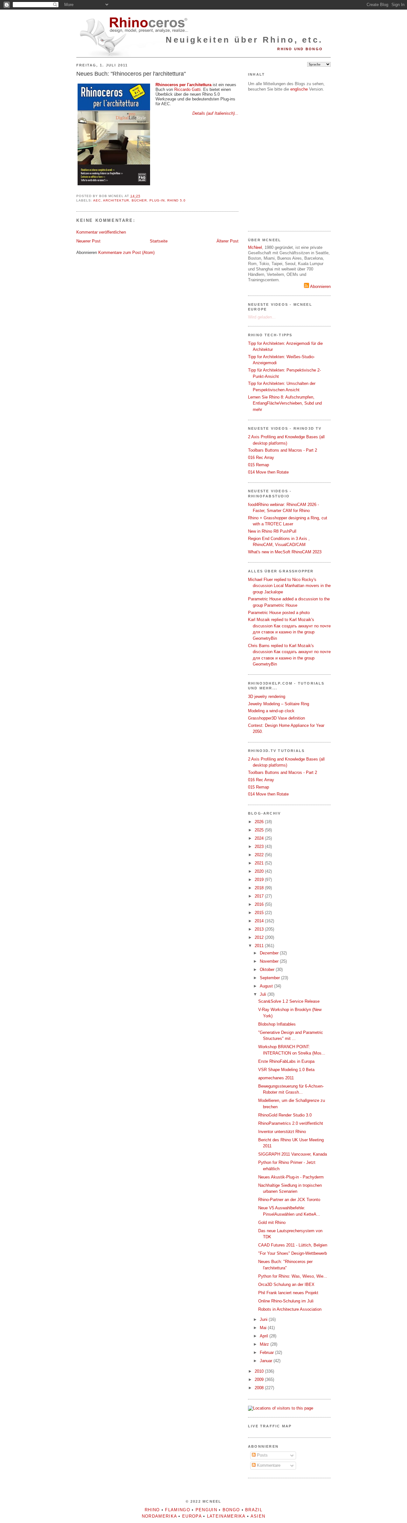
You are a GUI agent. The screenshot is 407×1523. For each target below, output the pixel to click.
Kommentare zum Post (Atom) (126, 252)
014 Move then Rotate (268, 472)
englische (299, 89)
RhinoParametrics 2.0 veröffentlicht (290, 1123)
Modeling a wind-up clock (271, 710)
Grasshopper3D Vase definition (276, 718)
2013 (260, 929)
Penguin (206, 1509)
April (264, 1336)
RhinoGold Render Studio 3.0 (285, 1115)
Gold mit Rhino (272, 1222)
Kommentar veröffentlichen (101, 232)
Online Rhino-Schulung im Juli (286, 1301)
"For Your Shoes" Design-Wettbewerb (292, 1253)
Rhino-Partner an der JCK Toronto (289, 1199)
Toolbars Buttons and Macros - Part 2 (282, 450)
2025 (260, 830)
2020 (260, 871)
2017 (260, 896)
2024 (260, 838)
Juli (263, 994)
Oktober (268, 969)
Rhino (152, 1509)
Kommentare (268, 1465)
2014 (260, 921)
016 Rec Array (261, 457)
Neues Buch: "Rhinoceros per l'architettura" (131, 74)
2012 (260, 937)
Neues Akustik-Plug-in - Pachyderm (291, 1177)
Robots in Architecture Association (289, 1309)
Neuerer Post (88, 241)
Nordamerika (159, 1516)
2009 (260, 1379)
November (270, 961)
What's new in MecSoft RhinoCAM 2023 (284, 552)
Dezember (270, 953)
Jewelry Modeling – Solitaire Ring (278, 703)
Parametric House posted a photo (279, 612)
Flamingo (177, 1509)
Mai (264, 1327)
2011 (260, 945)
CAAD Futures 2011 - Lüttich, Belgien (292, 1245)
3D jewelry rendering (266, 696)
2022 (260, 854)
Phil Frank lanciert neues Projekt (288, 1292)
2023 (260, 846)
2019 (260, 879)
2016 (260, 904)
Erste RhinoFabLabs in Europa (286, 1061)
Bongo (231, 1509)
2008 (260, 1387)
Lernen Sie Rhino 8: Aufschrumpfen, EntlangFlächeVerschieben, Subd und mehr (285, 403)
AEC (97, 200)
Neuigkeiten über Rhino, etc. (244, 39)
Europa (192, 1516)
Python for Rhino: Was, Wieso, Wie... (292, 1276)
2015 (260, 912)
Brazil (253, 1509)
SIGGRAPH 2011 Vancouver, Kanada (292, 1154)
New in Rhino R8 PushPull (272, 531)
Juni (264, 1319)
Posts (262, 1455)
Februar (267, 1352)
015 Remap (258, 464)
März (265, 1344)
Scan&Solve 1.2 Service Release (289, 1001)
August (267, 986)
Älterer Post (227, 241)
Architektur (116, 200)
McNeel (255, 247)
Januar (266, 1360)
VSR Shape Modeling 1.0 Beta (286, 1069)
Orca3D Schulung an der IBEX (286, 1284)
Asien (258, 1516)
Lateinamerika (226, 1516)
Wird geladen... (262, 317)
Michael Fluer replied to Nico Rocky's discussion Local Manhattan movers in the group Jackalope (289, 585)
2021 (260, 863)
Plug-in (157, 200)
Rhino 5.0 (176, 200)
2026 (260, 821)
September (270, 977)
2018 (260, 887)
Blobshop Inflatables (277, 1024)
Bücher (139, 200)
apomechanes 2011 (276, 1078)
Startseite (159, 241)
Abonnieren (320, 286)
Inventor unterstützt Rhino (282, 1131)
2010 (260, 1371)
